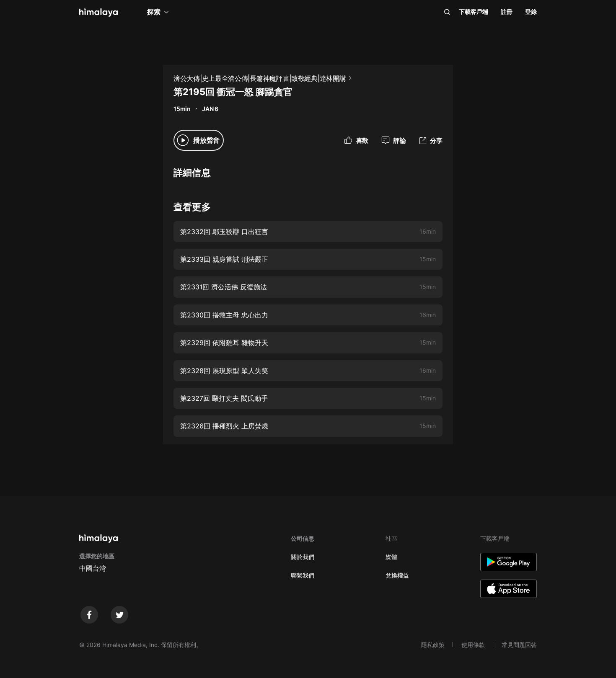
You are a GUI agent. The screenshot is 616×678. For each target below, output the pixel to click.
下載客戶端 (473, 11)
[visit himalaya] (98, 12)
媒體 (391, 556)
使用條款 (473, 644)
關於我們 (302, 556)
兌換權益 (397, 575)
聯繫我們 (302, 575)
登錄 (531, 11)
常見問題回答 (519, 644)
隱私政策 (433, 644)
